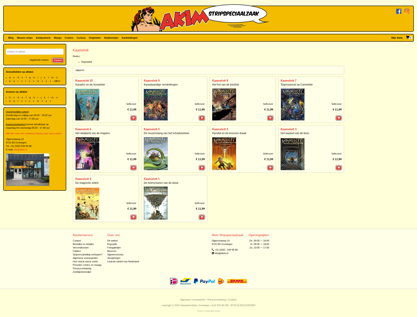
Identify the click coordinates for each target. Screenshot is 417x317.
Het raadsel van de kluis (295, 133)
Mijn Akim (397, 37)
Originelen (95, 37)
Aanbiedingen (130, 37)
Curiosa (81, 37)
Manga (57, 37)
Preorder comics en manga (87, 265)
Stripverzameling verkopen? (87, 254)
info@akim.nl (20, 149)
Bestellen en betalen (83, 244)
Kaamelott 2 (83, 179)
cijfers (57, 81)
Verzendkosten (81, 247)
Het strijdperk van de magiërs (92, 133)
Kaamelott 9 (152, 80)
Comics (69, 37)
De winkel (112, 240)
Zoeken (58, 60)
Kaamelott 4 (220, 129)
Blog (11, 37)
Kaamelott (86, 62)
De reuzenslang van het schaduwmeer (166, 133)
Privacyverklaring (82, 268)
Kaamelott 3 (288, 129)
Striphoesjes (111, 37)
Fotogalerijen (114, 247)
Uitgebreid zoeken (39, 60)
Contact (77, 240)
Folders (77, 251)
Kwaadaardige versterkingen (161, 84)
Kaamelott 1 (152, 179)
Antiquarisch (43, 37)
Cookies (232, 299)
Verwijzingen (113, 258)
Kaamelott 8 (220, 80)
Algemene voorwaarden (85, 258)
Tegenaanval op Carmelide (297, 84)
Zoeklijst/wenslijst (82, 272)
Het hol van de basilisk (225, 84)
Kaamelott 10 (84, 80)
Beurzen (111, 251)
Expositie (112, 244)
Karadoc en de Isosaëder (90, 84)
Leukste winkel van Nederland (123, 261)
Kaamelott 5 (152, 129)
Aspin (217, 311)
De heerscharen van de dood (161, 182)
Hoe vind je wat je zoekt (85, 261)
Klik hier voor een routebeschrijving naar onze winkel (33, 133)
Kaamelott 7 (288, 80)
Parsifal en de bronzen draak (229, 133)
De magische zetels (87, 182)
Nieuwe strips (25, 37)
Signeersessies (115, 254)
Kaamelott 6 (83, 129)
